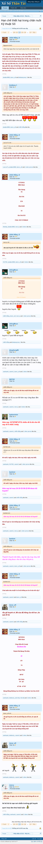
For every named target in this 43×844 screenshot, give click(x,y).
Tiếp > (34, 32)
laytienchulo (13, 414)
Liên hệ (34, 838)
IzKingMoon (13, 270)
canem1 (11, 371)
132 (19, 32)
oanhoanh (5, 371)
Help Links (23, 8)
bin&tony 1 (13, 85)
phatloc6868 (6, 77)
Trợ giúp (39, 838)
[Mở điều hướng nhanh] (40, 16)
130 (14, 32)
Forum (5, 8)
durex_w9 (13, 77)
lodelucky (11, 698)
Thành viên (14, 8)
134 (25, 32)
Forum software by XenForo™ (9, 841)
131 (17, 32)
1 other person (29, 167)
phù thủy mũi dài (19, 698)
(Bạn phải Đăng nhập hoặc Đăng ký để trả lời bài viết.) (27, 821)
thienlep (5, 226)
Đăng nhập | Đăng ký (34, 1)
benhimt (12, 472)
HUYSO (5, 262)
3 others (24, 226)
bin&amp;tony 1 (23, 77)
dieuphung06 (14, 350)
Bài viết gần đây (19, 11)
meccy (17, 226)
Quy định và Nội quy (36, 841)
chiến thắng (22, 127)
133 (22, 32)
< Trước (4, 32)
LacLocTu (6, 167)
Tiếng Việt (4, 838)
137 (30, 32)
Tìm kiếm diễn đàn (7, 11)
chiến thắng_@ (14, 38)
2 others (26, 262)
